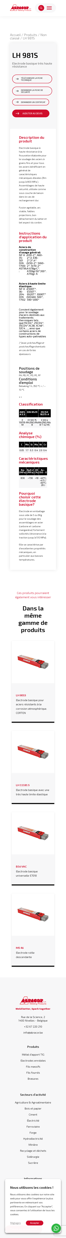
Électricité (33, 1120)
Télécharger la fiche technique (32, 79)
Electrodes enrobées (33, 1060)
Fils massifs (33, 1066)
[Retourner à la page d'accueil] (20, 8)
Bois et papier (33, 1108)
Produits (30, 35)
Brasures (33, 1078)
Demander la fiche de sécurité (32, 91)
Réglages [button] (15, 1222)
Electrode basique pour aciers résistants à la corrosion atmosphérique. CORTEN (31, 704)
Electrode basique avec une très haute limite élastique (32, 789)
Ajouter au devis (32, 113)
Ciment (33, 1114)
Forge (33, 1132)
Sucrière (33, 1162)
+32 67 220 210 (33, 1026)
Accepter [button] (34, 1223)
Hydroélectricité (33, 1138)
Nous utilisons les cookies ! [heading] (31, 1187)
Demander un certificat (33, 102)
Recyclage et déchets (33, 1150)
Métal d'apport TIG (33, 1054)
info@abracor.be (33, 1032)
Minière (33, 1144)
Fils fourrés (33, 1072)
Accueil (15, 35)
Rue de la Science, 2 (33, 1019)
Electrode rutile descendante (25, 952)
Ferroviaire (33, 1126)
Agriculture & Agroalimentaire (33, 1102)
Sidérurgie (33, 1156)
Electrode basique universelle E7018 (27, 871)
